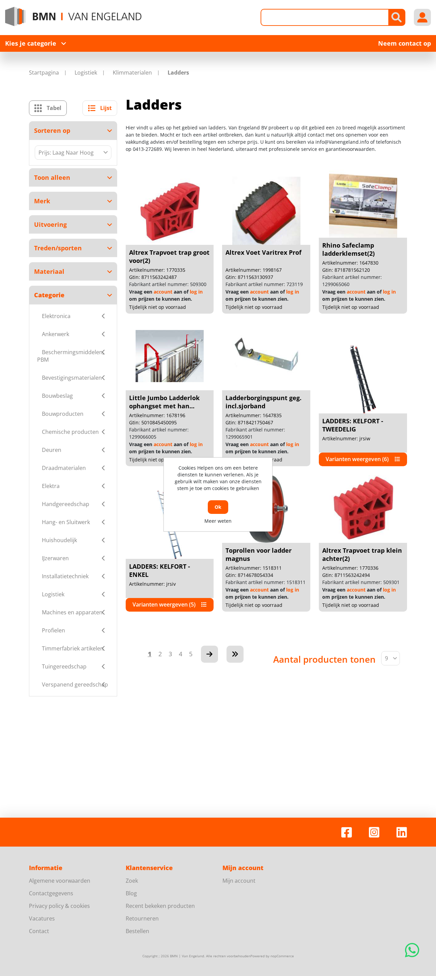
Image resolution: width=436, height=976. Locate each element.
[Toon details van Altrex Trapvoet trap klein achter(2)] (363, 509)
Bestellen (137, 931)
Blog (131, 893)
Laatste (235, 654)
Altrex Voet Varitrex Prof (263, 252)
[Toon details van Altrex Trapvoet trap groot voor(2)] (170, 211)
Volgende (209, 654)
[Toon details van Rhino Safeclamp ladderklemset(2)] (363, 204)
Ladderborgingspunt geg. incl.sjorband (263, 402)
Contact (39, 931)
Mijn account (238, 880)
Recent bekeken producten (160, 906)
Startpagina (44, 72)
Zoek (132, 880)
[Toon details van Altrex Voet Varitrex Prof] (266, 211)
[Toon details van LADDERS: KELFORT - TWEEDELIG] (363, 379)
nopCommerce (282, 956)
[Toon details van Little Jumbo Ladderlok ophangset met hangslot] (170, 356)
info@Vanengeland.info (342, 142)
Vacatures (42, 918)
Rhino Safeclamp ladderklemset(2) (348, 249)
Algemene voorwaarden (59, 880)
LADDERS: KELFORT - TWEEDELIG (352, 425)
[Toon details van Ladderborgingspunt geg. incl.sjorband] (266, 356)
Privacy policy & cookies (59, 906)
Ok (218, 507)
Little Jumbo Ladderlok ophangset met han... (164, 402)
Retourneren (142, 918)
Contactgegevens (51, 893)
